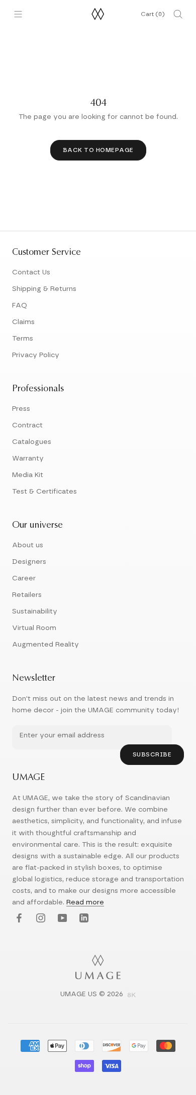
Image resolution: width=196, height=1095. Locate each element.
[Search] (178, 14)
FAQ (19, 305)
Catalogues (31, 441)
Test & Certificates (44, 491)
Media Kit (27, 475)
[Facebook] (18, 918)
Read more (85, 902)
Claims (23, 322)
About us (27, 545)
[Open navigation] (18, 14)
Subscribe (152, 754)
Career (24, 578)
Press (21, 408)
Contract (27, 425)
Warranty (28, 458)
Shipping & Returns (44, 288)
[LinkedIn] (82, 918)
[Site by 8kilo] (132, 996)
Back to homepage (98, 150)
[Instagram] (39, 918)
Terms (22, 338)
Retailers (27, 594)
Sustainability (34, 611)
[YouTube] (61, 918)
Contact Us (31, 272)
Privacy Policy (35, 355)
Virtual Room (34, 628)
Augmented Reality (45, 644)
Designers (29, 561)
